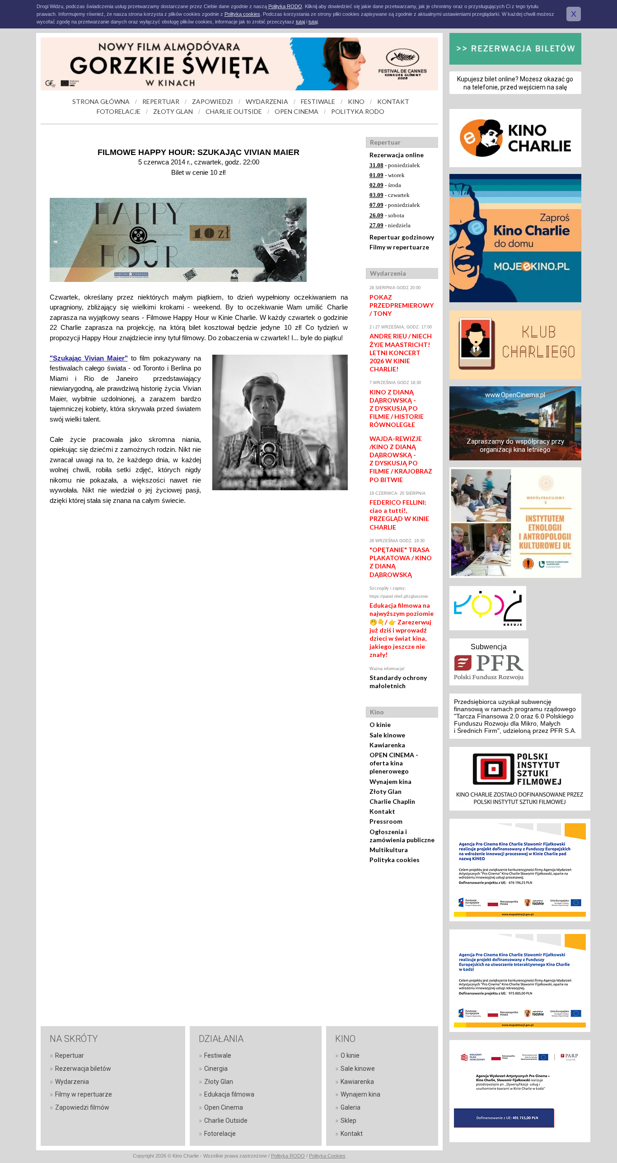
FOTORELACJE (118, 111)
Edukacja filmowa (229, 1094)
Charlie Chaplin (392, 801)
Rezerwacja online (396, 155)
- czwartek (389, 195)
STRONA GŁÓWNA (101, 101)
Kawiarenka (387, 745)
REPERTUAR (160, 101)
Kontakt (382, 811)
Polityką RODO (285, 6)
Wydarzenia (72, 1081)
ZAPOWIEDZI (212, 101)
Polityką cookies (242, 14)
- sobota (386, 215)
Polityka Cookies (327, 1155)
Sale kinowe (387, 735)
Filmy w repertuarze (399, 247)
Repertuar (69, 1055)
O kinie (380, 724)
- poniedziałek (394, 165)
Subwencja (489, 647)
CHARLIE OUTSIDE (234, 111)
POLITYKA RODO (357, 111)
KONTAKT (393, 101)
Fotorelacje (220, 1133)
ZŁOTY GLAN (173, 111)
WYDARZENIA (267, 101)
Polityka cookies (394, 859)
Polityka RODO (288, 1155)
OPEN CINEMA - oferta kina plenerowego (393, 763)
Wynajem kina (390, 781)
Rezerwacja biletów (83, 1068)
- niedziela (390, 225)
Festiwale (217, 1055)
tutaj (300, 21)
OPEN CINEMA (296, 111)
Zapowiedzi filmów (82, 1107)
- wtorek (387, 175)
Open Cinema (223, 1107)
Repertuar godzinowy (401, 237)
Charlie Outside (226, 1120)
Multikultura (388, 849)
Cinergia (216, 1068)
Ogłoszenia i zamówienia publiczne (402, 836)
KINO (356, 101)
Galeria (350, 1107)
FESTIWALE (318, 101)
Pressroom (385, 821)
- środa (385, 185)
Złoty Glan (385, 791)
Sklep (348, 1120)
